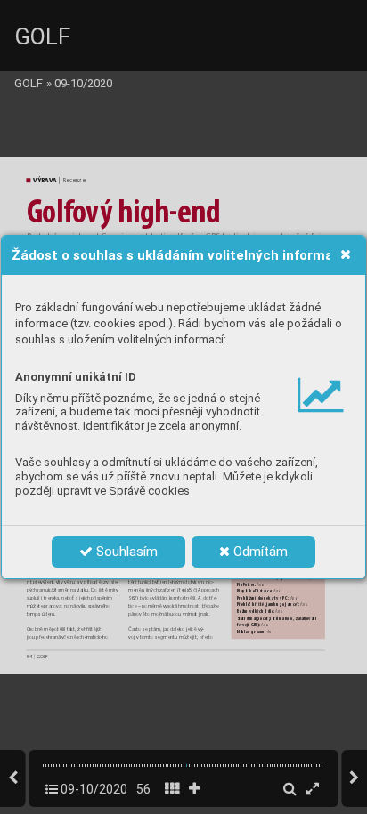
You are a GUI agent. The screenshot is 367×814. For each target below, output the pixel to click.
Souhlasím (125, 552)
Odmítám (259, 552)
